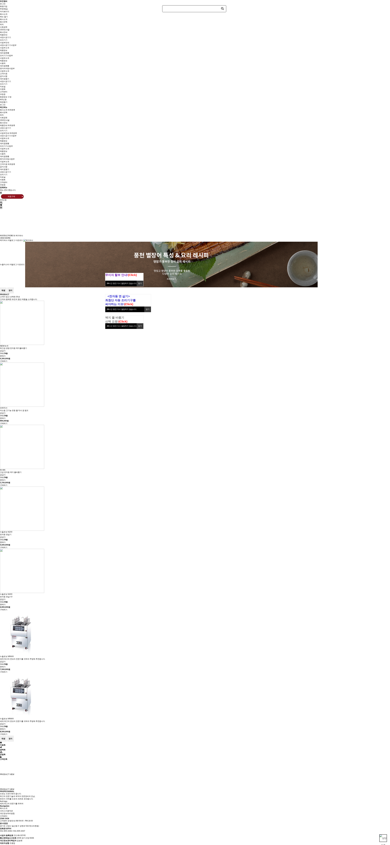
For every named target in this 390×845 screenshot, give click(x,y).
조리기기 (3, 40)
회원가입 (3, 6)
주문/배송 (4, 9)
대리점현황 (4, 53)
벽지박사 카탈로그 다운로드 (11, 240)
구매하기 (3, 361)
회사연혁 (3, 22)
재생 (3, 290)
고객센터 (3, 92)
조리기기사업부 (6, 55)
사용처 (2, 63)
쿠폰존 (2, 94)
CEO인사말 (4, 30)
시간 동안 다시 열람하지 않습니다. (122, 283)
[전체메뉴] (1, 207)
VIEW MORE (5, 238)
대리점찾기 (4, 79)
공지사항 (3, 76)
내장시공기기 (5, 37)
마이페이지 (4, 12)
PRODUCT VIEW (7, 774)
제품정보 (3, 50)
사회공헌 (3, 27)
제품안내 (3, 35)
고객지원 (3, 74)
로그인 (2, 4)
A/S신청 (3, 99)
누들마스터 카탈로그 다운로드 (12, 264)
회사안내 (3, 32)
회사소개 (3, 14)
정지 (10, 290)
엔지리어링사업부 (7, 68)
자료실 (2, 87)
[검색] (1, 202)
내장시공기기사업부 (8, 45)
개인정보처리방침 (7, 813)
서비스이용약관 (6, 811)
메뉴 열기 (4, 17)
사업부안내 (4, 43)
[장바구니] (1, 205)
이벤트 (2, 89)
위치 (2, 24)
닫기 (140, 283)
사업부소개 (4, 48)
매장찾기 (3, 102)
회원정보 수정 (5, 97)
